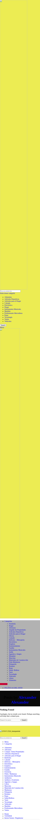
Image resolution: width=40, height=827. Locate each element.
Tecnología (8, 317)
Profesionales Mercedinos (13, 313)
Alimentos (8, 297)
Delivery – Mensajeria (16, 640)
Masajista (12, 656)
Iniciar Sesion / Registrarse (13, 818)
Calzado (7, 303)
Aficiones (12, 628)
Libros (11, 678)
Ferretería (12, 624)
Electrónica (8, 305)
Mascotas (12, 658)
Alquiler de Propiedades (17, 630)
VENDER (3, 684)
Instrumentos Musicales (12, 309)
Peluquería (12, 664)
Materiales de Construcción (18, 660)
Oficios (11, 636)
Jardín (11, 652)
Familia (11, 648)
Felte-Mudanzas (14, 662)
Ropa (6, 315)
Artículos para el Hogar (12, 301)
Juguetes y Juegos (15, 654)
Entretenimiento (14, 646)
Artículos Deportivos (11, 299)
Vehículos (7, 321)
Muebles (7, 311)
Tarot (11, 672)
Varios (6, 319)
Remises (12, 666)
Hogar (6, 307)
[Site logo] (13, 289)
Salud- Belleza (14, 670)
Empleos (12, 644)
